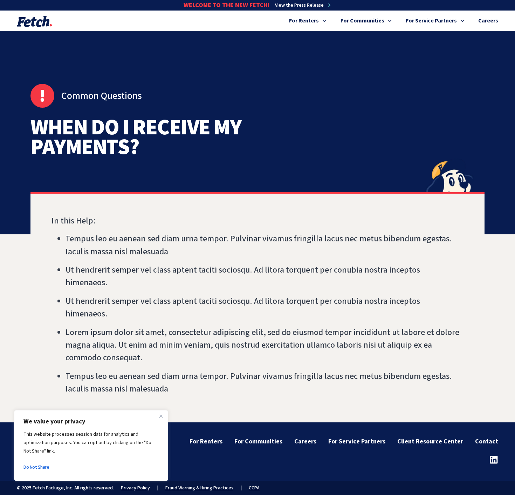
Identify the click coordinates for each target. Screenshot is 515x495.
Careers (488, 21)
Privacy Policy (135, 487)
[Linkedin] (493, 459)
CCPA (254, 487)
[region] (91, 445)
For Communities (362, 21)
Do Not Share (36, 467)
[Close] (161, 416)
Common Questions (101, 96)
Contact (486, 441)
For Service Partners (431, 21)
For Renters (304, 21)
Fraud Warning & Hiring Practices (199, 487)
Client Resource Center (430, 441)
